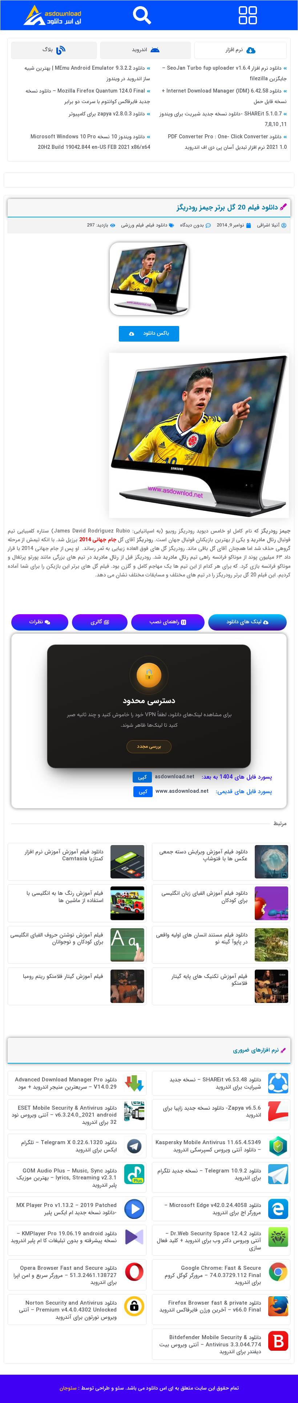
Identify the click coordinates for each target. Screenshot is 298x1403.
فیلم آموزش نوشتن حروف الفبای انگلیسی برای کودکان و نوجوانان (56, 939)
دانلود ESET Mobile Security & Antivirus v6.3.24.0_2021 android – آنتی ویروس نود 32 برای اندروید (64, 1115)
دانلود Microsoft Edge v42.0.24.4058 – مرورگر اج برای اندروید (212, 1209)
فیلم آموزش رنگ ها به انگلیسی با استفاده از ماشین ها (65, 897)
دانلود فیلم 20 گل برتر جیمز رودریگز (227, 207)
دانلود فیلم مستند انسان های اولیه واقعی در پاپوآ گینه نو (201, 939)
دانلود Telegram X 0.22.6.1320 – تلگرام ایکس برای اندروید (69, 1146)
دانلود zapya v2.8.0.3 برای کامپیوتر (107, 114)
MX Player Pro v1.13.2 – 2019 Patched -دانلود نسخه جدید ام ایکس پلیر (66, 1209)
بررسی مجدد (149, 746)
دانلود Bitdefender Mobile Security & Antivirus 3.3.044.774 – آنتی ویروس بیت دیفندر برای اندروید (210, 1344)
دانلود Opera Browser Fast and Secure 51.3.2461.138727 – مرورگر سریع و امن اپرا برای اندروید (65, 1275)
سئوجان (68, 1388)
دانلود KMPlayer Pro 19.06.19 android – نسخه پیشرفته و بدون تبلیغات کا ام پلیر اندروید (64, 1237)
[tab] (240, 50)
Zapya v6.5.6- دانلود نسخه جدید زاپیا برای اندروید (212, 1112)
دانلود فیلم (156, 225)
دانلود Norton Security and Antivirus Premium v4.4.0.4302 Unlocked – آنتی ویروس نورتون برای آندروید (68, 1310)
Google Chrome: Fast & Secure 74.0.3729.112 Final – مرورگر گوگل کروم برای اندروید (213, 1275)
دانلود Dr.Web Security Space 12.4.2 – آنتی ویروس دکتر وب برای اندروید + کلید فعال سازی (209, 1240)
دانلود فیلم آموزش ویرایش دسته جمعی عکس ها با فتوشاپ (203, 856)
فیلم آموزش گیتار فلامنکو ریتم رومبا (63, 976)
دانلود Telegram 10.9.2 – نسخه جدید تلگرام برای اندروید (209, 1175)
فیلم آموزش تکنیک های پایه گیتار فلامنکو (209, 980)
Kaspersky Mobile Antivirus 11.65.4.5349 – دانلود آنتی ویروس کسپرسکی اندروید (208, 1146)
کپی (142, 777)
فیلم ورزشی (132, 225)
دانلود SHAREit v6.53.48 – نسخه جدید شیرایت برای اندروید (215, 1084)
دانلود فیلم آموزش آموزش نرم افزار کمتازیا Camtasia (64, 856)
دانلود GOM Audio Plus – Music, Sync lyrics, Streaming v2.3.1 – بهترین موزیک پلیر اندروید (66, 1178)
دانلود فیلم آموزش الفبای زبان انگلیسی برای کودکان (204, 897)
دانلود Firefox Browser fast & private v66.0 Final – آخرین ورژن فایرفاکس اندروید (210, 1307)
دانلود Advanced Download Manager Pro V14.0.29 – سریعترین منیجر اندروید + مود (66, 1084)
